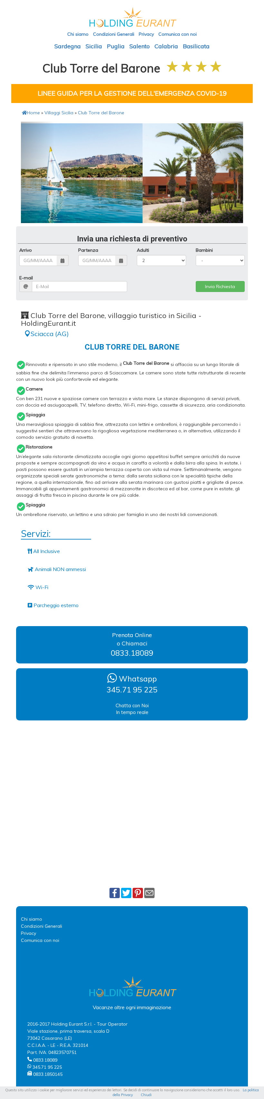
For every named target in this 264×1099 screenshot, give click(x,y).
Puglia (116, 46)
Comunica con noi (177, 34)
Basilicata (196, 46)
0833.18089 (132, 653)
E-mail (26, 278)
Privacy (146, 34)
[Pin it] (138, 893)
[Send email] (149, 893)
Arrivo (25, 250)
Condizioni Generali (113, 34)
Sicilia (94, 46)
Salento (139, 46)
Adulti (143, 250)
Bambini (204, 250)
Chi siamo (78, 34)
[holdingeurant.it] (132, 17)
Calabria (166, 46)
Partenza (88, 250)
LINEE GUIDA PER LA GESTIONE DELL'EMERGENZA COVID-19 (132, 93)
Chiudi (146, 1095)
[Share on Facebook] (114, 893)
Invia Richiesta (220, 286)
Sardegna (67, 46)
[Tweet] (126, 893)
